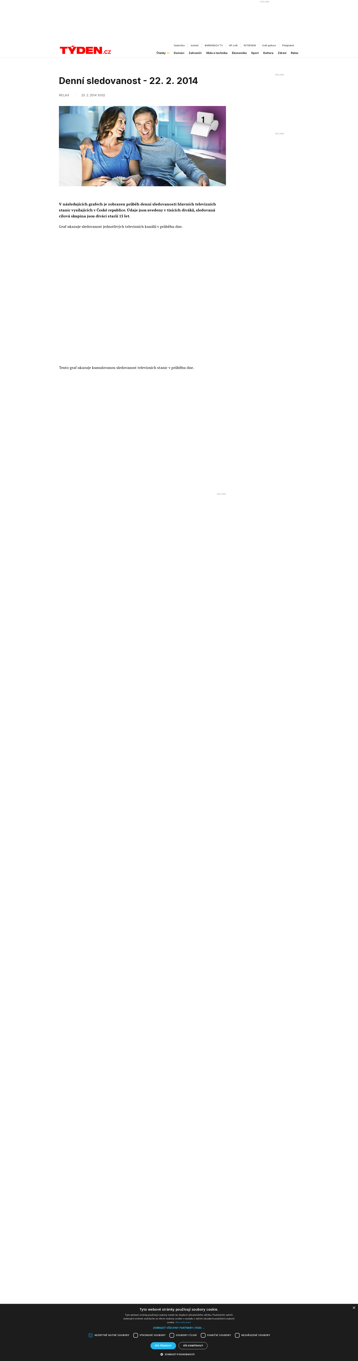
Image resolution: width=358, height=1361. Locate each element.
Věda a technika (216, 52)
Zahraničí (195, 52)
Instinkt (195, 45)
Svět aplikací (269, 45)
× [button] (353, 1308)
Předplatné (288, 45)
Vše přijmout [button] (163, 1345)
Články (161, 52)
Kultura (268, 52)
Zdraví (282, 52)
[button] (179, 1328)
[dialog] (179, 1332)
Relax (294, 52)
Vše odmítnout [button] (193, 1345)
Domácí (179, 52)
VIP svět (233, 45)
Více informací (183, 1322)
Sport (255, 52)
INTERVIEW (250, 45)
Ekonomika (239, 52)
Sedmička (179, 45)
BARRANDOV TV (214, 45)
